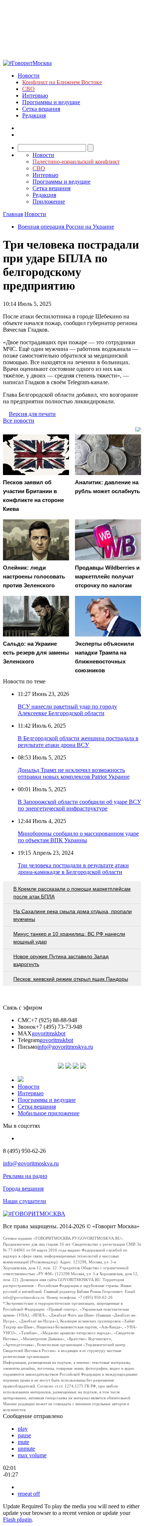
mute (23, 1442)
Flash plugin (17, 1519)
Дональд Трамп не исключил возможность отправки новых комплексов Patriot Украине (74, 773)
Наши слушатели (24, 1201)
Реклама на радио (25, 1176)
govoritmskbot (48, 1033)
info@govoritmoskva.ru (65, 1047)
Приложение (48, 201)
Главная (13, 214)
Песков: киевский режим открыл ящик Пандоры (70, 979)
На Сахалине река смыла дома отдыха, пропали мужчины (72, 915)
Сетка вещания (41, 109)
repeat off (29, 1494)
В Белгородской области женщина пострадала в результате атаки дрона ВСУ (78, 741)
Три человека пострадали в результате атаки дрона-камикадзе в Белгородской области (73, 868)
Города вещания (23, 1188)
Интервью (35, 95)
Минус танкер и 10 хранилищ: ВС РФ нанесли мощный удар (69, 938)
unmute (26, 1448)
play (23, 1429)
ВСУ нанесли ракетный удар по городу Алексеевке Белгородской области (67, 709)
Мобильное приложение (48, 1113)
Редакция (34, 115)
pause (24, 1435)
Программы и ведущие (51, 102)
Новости (29, 75)
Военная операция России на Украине (66, 226)
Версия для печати (32, 414)
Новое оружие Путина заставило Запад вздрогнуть (61, 960)
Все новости (18, 420)
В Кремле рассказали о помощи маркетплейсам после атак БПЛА (72, 892)
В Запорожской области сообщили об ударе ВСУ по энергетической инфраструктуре (79, 805)
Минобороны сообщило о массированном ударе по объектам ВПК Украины (78, 836)
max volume (32, 1455)
